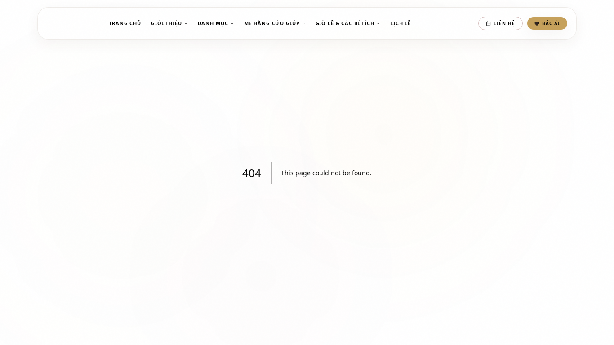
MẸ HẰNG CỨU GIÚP (272, 23)
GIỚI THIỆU (166, 23)
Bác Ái (551, 23)
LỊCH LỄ (400, 23)
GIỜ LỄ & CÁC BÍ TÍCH (345, 23)
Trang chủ (125, 23)
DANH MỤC (213, 23)
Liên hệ (504, 23)
